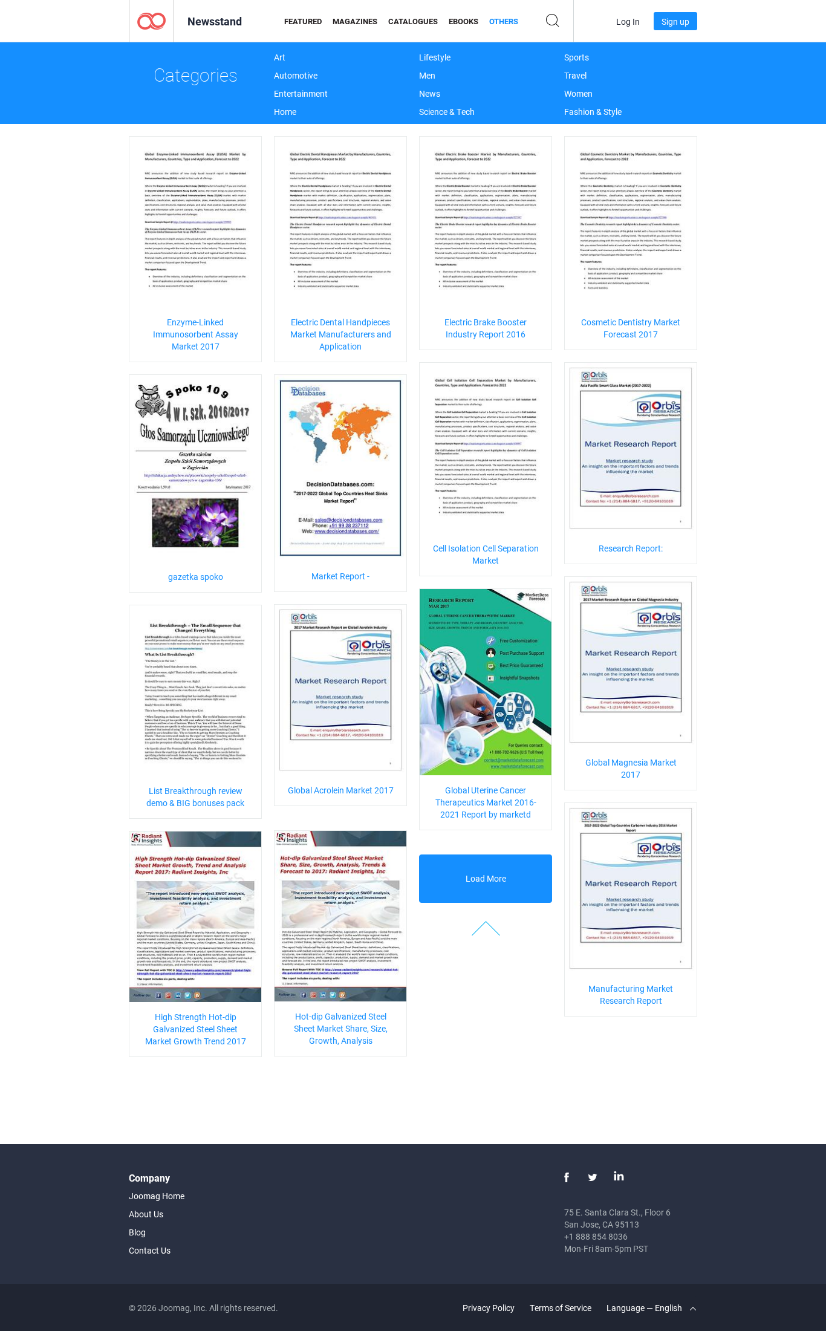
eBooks (463, 21)
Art (279, 57)
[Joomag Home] (151, 20)
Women (578, 93)
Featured (303, 21)
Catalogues (413, 21)
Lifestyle (434, 57)
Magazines (355, 21)
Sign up (675, 21)
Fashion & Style (593, 111)
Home (285, 111)
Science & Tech (447, 111)
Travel (575, 75)
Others (503, 21)
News (429, 93)
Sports (576, 57)
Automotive (295, 75)
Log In (628, 21)
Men (427, 75)
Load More (486, 878)
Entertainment (301, 93)
